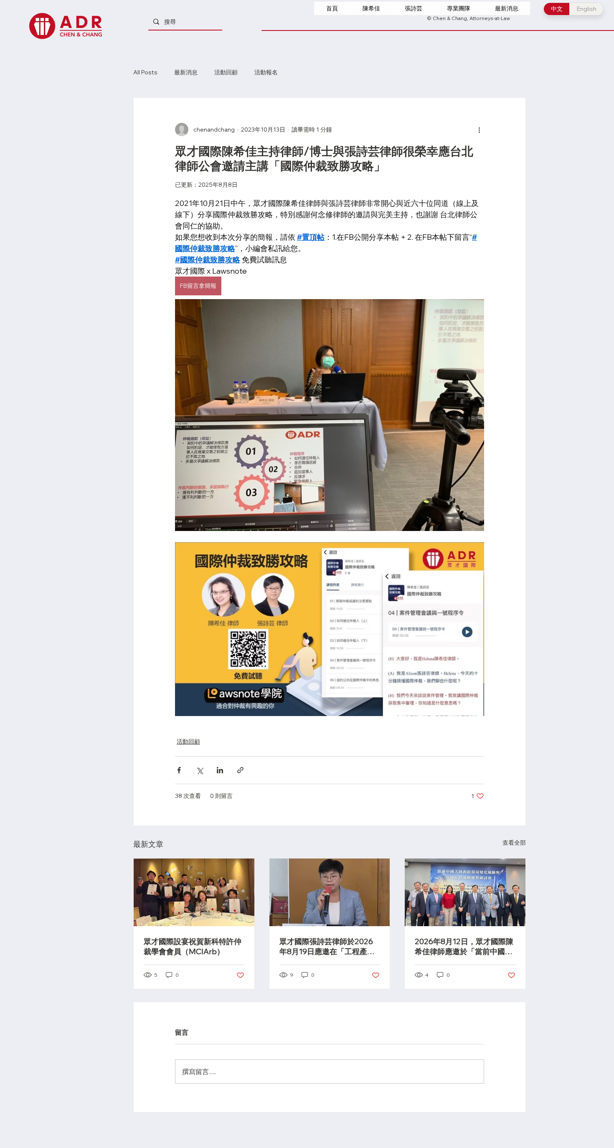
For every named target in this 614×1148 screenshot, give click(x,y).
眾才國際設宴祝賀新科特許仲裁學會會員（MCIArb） (192, 946)
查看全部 (514, 842)
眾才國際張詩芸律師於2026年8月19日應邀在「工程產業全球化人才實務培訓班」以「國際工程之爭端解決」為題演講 (328, 947)
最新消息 (186, 72)
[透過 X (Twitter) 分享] (199, 770)
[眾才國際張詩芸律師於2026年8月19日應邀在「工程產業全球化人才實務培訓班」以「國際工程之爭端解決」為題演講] (329, 892)
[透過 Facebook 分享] (179, 770)
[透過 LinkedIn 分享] (220, 770)
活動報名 (266, 72)
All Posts (145, 72)
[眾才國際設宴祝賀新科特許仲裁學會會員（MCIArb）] (194, 892)
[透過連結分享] (240, 770)
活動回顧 (226, 72)
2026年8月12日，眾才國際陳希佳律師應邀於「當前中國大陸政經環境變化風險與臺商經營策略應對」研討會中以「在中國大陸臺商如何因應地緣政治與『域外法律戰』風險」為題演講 (464, 947)
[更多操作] (479, 129)
